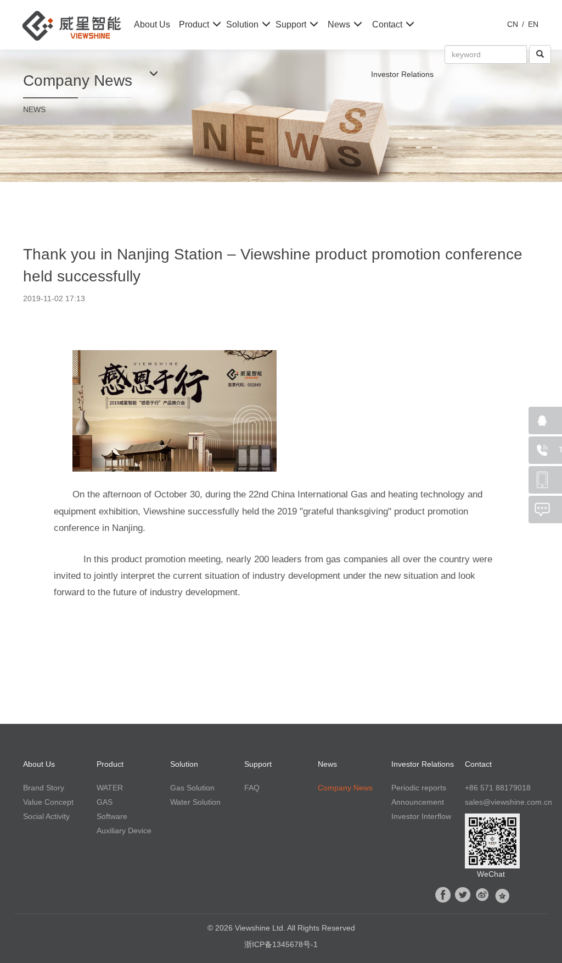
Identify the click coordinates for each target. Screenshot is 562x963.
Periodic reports (418, 787)
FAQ (252, 787)
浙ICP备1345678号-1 (281, 944)
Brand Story (43, 787)
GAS (105, 802)
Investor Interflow (421, 816)
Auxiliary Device (124, 830)
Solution (242, 24)
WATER (110, 787)
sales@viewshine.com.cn (508, 802)
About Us (152, 24)
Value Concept (48, 802)
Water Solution (195, 802)
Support (291, 24)
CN (512, 24)
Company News (345, 787)
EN (533, 24)
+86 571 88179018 (498, 787)
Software (112, 816)
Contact (387, 24)
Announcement (417, 802)
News (339, 24)
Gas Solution (192, 787)
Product (194, 24)
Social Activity (46, 816)
